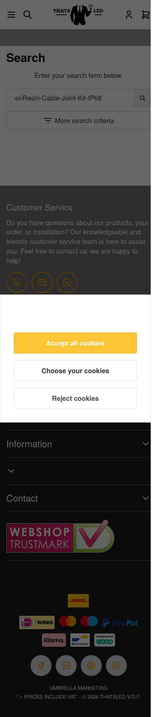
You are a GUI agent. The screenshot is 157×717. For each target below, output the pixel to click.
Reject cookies (75, 398)
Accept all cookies (75, 343)
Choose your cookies (75, 370)
